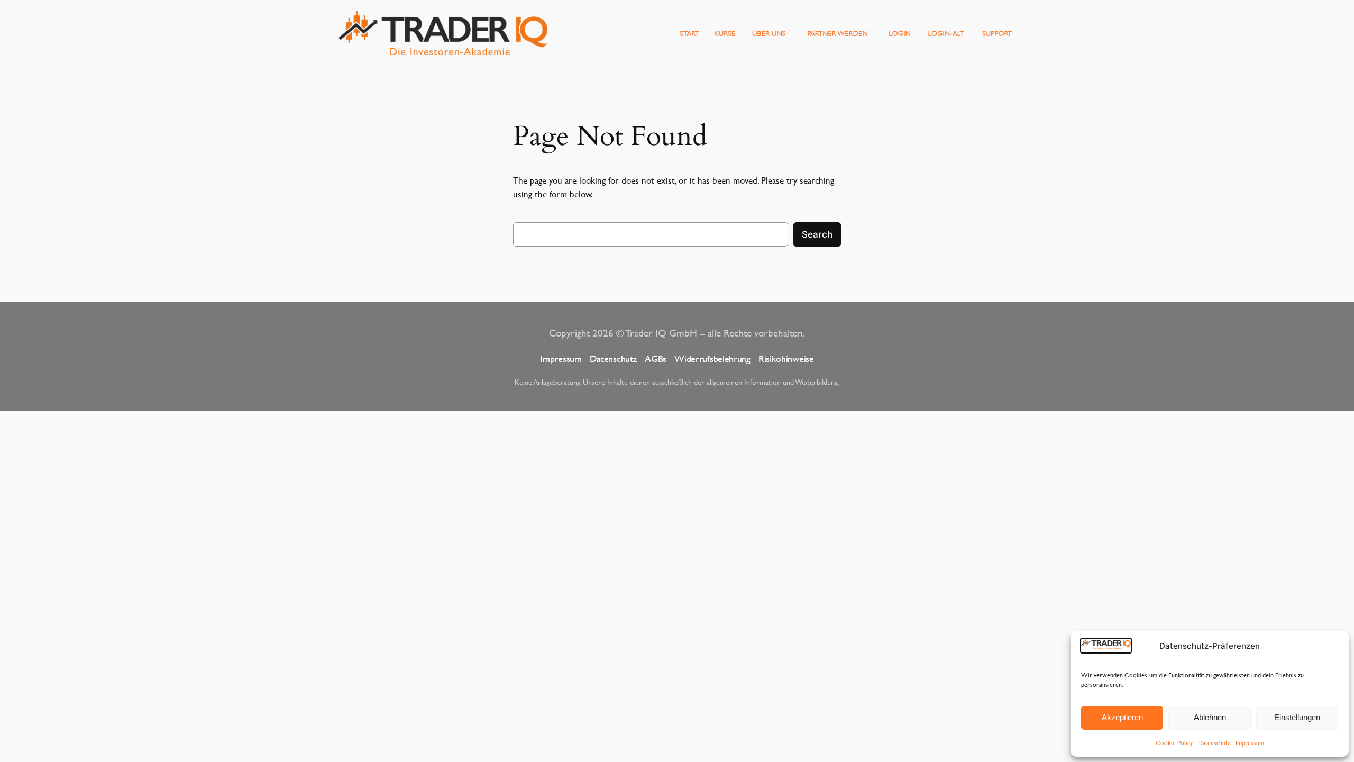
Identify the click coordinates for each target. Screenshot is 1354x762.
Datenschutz (1214, 742)
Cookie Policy (1174, 742)
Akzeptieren (1122, 717)
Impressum (1250, 742)
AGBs (655, 358)
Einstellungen (1297, 717)
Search (817, 234)
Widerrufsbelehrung (712, 358)
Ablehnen (1210, 717)
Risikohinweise (786, 358)
